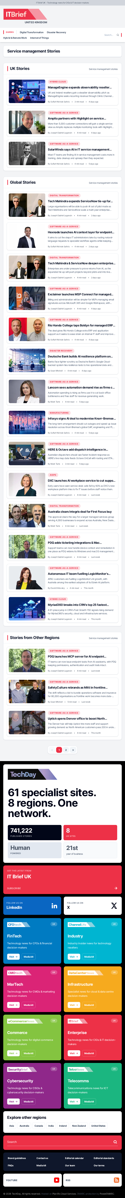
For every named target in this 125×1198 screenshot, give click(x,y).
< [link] (52, 749)
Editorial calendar (74, 1158)
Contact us (42, 1158)
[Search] (118, 35)
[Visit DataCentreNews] (86, 972)
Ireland (63, 1125)
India (51, 1125)
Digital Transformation (32, 32)
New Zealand (79, 1125)
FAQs (11, 1165)
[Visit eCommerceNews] (25, 1021)
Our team (70, 1165)
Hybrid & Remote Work (15, 37)
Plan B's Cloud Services (64, 1193)
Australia (24, 1125)
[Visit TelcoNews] (86, 1069)
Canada (39, 1125)
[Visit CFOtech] (25, 924)
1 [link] (59, 750)
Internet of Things (39, 37)
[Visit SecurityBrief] (25, 1069)
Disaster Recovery (56, 32)
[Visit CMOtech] (25, 972)
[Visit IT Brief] (86, 1021)
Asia (11, 1125)
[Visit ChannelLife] (86, 924)
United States (98, 1125)
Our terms (99, 1165)
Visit (11, 956)
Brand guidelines (17, 1158)
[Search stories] (115, 1142)
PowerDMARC (107, 1193)
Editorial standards (104, 1158)
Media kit (28, 956)
